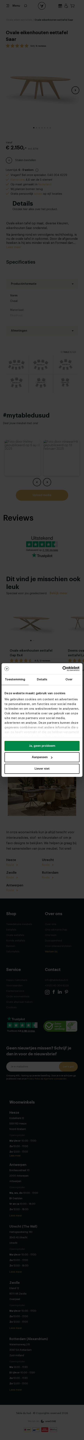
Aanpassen (40, 757)
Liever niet (42, 768)
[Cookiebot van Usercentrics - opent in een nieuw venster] (62, 668)
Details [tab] (42, 679)
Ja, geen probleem (42, 745)
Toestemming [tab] (15, 679)
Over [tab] (68, 679)
